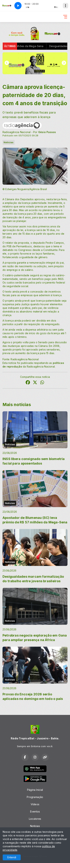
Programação (35, 797)
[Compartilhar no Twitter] (35, 382)
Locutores (35, 818)
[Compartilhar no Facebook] (28, 382)
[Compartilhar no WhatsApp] (42, 382)
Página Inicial (35, 789)
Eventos (35, 811)
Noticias (9, 142)
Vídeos (35, 804)
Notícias (35, 826)
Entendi (11, 857)
